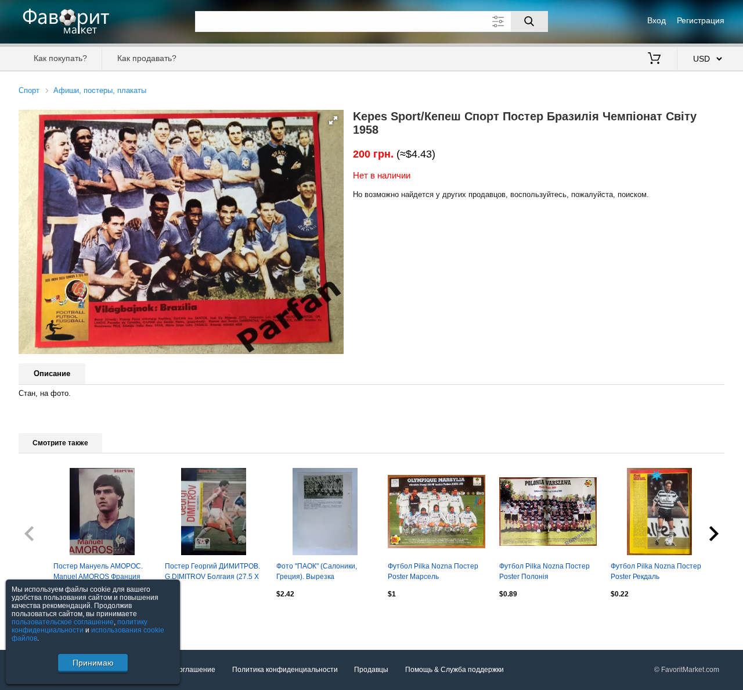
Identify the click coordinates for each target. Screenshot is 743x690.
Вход (656, 20)
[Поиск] (529, 21)
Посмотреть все (45, 619)
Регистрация (700, 20)
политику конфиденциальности (79, 626)
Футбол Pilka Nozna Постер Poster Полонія (544, 571)
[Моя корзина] (654, 59)
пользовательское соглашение (63, 622)
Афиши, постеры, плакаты (99, 90)
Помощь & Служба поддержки (454, 670)
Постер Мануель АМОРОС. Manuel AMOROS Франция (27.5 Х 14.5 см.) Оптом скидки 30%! (98, 572)
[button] (333, 120)
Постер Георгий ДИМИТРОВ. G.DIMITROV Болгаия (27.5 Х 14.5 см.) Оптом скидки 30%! (212, 572)
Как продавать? (146, 58)
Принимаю (93, 662)
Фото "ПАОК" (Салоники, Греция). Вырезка (316, 571)
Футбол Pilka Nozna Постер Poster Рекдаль (656, 571)
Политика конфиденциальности (285, 670)
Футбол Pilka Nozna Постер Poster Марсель (433, 571)
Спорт (29, 90)
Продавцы (371, 670)
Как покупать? (60, 58)
